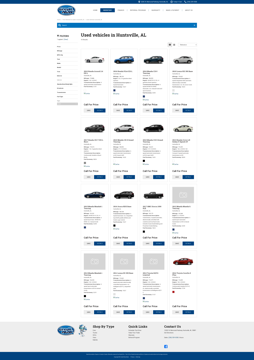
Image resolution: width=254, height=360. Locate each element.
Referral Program (138, 10)
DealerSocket (134, 354)
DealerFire (122, 354)
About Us (189, 10)
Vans (94, 337)
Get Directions (168, 333)
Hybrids (95, 340)
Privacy (132, 357)
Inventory (107, 10)
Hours (182, 337)
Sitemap (138, 357)
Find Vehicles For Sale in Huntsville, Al (73, 19)
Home (95, 10)
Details (100, 110)
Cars (94, 330)
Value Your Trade (134, 333)
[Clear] (66, 39)
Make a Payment (172, 10)
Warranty (156, 10)
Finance (121, 10)
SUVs (94, 335)
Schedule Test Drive (134, 330)
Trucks (95, 333)
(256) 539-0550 (173, 337)
